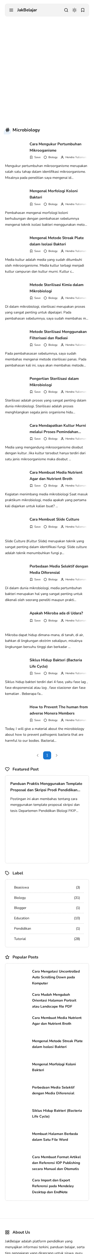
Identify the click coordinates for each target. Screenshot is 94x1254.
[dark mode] (74, 10)
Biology (53, 157)
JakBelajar (27, 10)
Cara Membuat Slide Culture (54, 519)
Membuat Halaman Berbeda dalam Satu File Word (55, 1136)
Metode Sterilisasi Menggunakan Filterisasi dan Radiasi (58, 335)
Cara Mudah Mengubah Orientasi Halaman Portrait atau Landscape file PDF (54, 1000)
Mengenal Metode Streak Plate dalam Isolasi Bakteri (57, 241)
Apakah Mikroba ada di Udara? (56, 613)
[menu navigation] (11, 10)
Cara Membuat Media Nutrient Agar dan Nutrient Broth (56, 475)
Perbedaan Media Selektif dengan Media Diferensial (59, 569)
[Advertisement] (47, 68)
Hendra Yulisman (75, 157)
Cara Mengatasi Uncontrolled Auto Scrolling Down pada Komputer (56, 977)
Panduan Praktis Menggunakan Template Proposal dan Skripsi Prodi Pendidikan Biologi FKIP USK (46, 787)
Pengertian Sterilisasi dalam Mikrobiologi (54, 382)
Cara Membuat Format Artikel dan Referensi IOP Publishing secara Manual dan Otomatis (56, 1163)
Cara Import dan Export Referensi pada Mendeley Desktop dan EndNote (53, 1186)
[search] (66, 10)
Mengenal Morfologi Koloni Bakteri (54, 194)
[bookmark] (82, 10)
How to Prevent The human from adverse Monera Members (59, 710)
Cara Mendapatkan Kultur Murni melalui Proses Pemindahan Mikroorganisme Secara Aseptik (58, 429)
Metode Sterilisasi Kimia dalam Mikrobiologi (56, 288)
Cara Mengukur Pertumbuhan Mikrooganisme (55, 147)
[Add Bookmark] (35, 157)
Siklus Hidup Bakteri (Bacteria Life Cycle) (56, 663)
